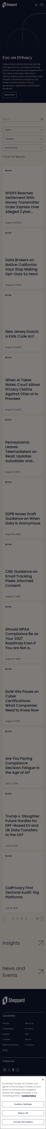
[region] (23, 1102)
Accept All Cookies (23, 1122)
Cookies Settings (23, 1104)
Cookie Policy (28, 1095)
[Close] (43, 1079)
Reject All (23, 1113)
